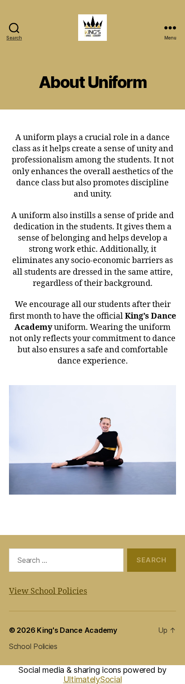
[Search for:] (64, 561)
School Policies (33, 646)
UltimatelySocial (92, 679)
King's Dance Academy (77, 630)
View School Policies (48, 591)
